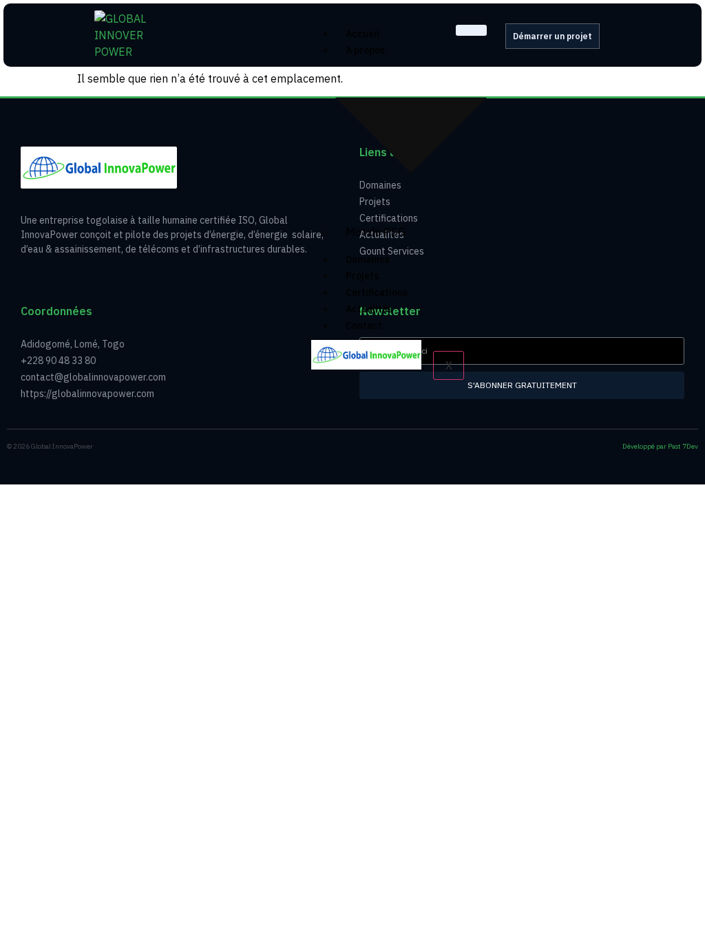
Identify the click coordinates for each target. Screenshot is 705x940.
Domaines (368, 259)
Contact (364, 325)
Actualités (369, 309)
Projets (362, 276)
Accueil (362, 34)
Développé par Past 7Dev (660, 446)
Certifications (377, 292)
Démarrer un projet (552, 36)
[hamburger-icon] (471, 30)
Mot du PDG (376, 232)
